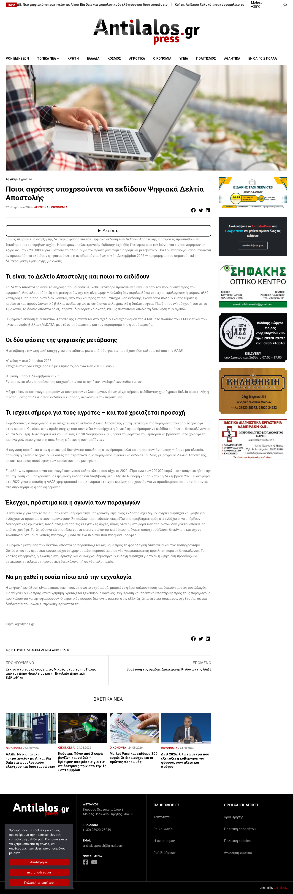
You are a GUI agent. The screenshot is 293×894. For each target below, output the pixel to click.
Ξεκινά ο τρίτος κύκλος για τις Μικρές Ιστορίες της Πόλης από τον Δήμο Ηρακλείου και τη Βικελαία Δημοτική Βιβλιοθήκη (51, 673)
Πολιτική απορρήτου (240, 829)
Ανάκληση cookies (238, 853)
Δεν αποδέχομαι (39, 872)
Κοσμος (114, 58)
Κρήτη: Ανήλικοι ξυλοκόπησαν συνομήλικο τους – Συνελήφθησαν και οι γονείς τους (221, 4)
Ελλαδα (93, 58)
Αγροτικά (25, 179)
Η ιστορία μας (164, 841)
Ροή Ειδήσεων (165, 853)
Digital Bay (280, 887)
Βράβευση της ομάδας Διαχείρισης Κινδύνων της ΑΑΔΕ (169, 669)
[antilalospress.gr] (146, 31)
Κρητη (73, 58)
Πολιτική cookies (237, 841)
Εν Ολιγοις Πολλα (262, 58)
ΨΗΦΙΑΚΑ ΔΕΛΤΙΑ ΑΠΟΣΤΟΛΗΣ (48, 650)
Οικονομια (162, 58)
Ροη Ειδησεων (17, 58)
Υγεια (183, 58)
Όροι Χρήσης (234, 817)
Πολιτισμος (206, 58)
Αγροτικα (137, 58)
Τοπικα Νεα (46, 58)
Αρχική (11, 179)
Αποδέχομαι (39, 862)
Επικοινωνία (163, 829)
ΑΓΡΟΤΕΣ (20, 650)
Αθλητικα (232, 58)
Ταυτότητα (162, 817)
